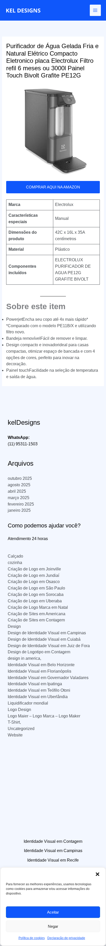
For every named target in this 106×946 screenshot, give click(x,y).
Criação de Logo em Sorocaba (36, 594)
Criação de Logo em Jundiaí (33, 575)
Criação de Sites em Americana (36, 614)
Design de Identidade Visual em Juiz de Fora (49, 646)
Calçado (15, 556)
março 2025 (18, 498)
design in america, (24, 658)
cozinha (15, 562)
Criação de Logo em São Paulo (36, 588)
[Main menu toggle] (95, 10)
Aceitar (53, 912)
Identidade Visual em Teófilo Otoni (39, 690)
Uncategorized (21, 728)
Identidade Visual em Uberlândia (38, 697)
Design (14, 626)
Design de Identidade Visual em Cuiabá (44, 639)
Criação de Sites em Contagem (36, 620)
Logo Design (19, 709)
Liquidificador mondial (28, 703)
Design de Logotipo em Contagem (39, 652)
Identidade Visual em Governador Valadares (48, 677)
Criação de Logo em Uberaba (35, 601)
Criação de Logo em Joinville (34, 569)
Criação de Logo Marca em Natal (38, 607)
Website (15, 735)
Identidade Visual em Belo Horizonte (41, 665)
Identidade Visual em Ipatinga (35, 684)
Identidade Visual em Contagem (53, 841)
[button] (97, 874)
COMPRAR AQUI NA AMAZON (53, 187)
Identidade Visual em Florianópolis (39, 671)
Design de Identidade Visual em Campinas (47, 633)
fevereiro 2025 (21, 504)
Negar (53, 926)
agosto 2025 (19, 485)
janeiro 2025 (19, 510)
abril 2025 (17, 491)
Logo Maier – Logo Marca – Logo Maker (44, 716)
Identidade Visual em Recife (53, 860)
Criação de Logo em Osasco (34, 581)
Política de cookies (32, 938)
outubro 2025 (20, 478)
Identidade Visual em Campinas (53, 850)
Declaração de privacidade (66, 938)
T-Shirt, (14, 722)
